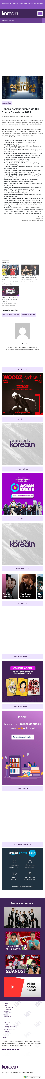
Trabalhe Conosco (9, 1030)
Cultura (6, 1005)
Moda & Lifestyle (9, 1013)
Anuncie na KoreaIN (9, 1026)
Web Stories (7, 1016)
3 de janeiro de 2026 (27, 117)
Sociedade (7, 1015)
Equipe (6, 1024)
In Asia (6, 1011)
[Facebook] (27, 7)
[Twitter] (32, 7)
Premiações (6, 103)
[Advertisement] (22, 46)
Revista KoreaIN (10, 13)
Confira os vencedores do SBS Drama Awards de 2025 (21, 110)
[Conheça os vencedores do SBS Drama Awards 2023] (30, 270)
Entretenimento (8, 1007)
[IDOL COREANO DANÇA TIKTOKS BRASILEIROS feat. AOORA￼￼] (22, 941)
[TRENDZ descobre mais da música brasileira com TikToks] (22, 917)
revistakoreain (8, 117)
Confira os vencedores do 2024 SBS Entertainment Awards (10, 299)
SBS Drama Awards (28, 315)
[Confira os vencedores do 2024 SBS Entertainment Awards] (10, 291)
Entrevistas (7, 1009)
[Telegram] (42, 7)
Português (30, 1077)
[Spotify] (37, 7)
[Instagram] (29, 7)
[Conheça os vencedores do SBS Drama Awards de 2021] (10, 270)
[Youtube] (34, 7)
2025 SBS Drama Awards (10, 315)
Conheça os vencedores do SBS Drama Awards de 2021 (10, 278)
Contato (6, 1031)
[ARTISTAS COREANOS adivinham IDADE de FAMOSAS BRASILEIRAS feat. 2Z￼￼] (22, 964)
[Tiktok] (39, 7)
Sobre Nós (7, 1022)
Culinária (6, 1003)
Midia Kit (6, 1028)
